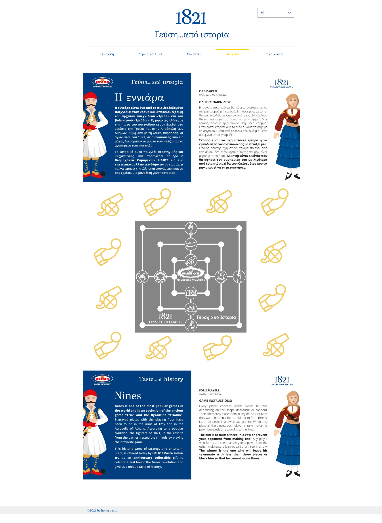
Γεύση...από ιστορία (192, 34)
